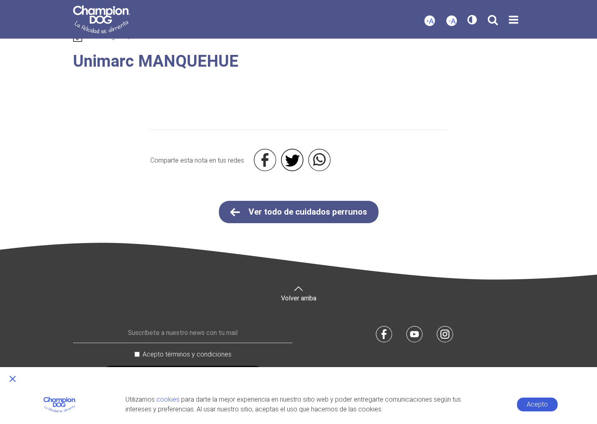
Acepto (537, 404)
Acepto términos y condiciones (187, 354)
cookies (168, 399)
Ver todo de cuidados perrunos (307, 212)
